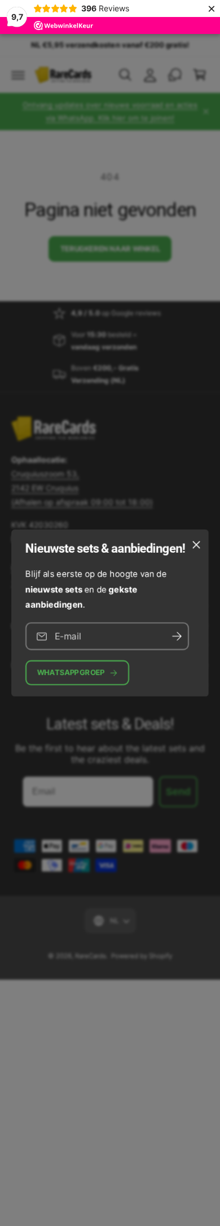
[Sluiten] (196, 544)
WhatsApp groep (70, 672)
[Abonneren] (176, 636)
